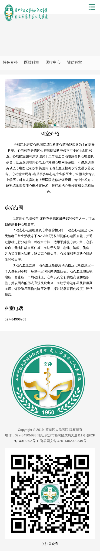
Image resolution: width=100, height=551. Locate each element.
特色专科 (10, 62)
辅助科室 (74, 62)
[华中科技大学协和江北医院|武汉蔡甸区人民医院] (26, 12)
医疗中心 (53, 62)
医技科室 (31, 62)
